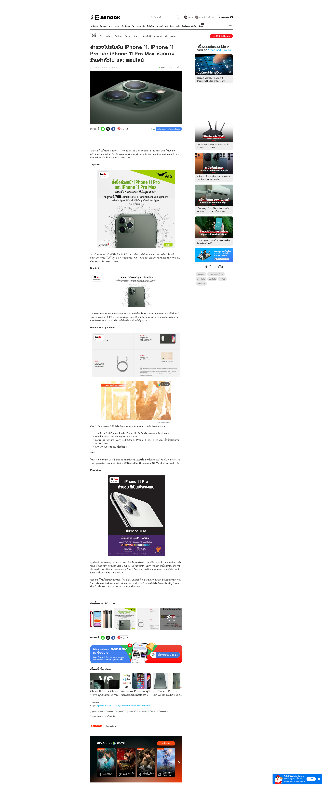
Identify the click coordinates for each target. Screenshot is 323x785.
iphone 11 (131, 711)
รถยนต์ (160, 26)
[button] (151, 17)
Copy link (124, 129)
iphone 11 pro (97, 711)
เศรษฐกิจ (141, 26)
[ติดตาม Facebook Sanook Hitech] (214, 255)
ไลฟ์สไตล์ (150, 26)
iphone (163, 711)
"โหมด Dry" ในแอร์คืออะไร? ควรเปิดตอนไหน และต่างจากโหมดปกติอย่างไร (213, 211)
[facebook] (113, 129)
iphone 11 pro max (115, 711)
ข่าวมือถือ (212, 279)
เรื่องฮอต (103, 26)
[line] (103, 129)
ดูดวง (117, 26)
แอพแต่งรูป (201, 274)
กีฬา (133, 26)
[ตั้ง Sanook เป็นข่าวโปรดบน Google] (136, 652)
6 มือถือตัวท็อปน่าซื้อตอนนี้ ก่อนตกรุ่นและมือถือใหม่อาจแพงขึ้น (213, 178)
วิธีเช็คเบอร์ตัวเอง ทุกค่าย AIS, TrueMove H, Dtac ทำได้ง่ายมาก (211, 79)
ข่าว (110, 26)
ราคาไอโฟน (143, 711)
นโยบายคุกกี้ (301, 781)
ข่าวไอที (222, 279)
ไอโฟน (153, 711)
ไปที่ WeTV (166, 743)
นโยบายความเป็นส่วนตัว (290, 781)
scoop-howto (97, 716)
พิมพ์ (115, 67)
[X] (108, 129)
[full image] (101, 619)
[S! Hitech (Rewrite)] (96, 726)
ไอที (166, 26)
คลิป (178, 26)
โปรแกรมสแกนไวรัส (216, 274)
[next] (179, 762)
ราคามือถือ (201, 279)
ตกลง (311, 779)
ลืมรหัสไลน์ (201, 283)
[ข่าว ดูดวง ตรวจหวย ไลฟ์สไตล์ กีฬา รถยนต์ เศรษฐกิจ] (105, 17)
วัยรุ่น (172, 26)
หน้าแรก (94, 26)
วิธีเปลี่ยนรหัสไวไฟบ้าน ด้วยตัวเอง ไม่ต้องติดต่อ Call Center (213, 146)
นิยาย (201, 26)
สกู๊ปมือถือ (111, 716)
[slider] (125, 417)
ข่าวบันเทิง (126, 26)
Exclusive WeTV (189, 26)
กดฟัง (163, 67)
